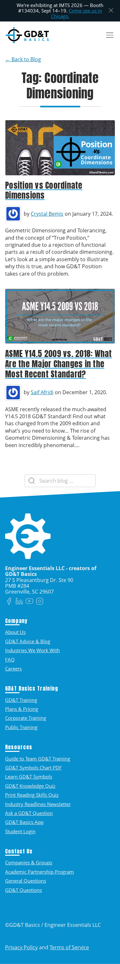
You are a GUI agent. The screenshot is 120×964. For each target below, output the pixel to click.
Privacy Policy (21, 947)
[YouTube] (29, 601)
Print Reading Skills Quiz (32, 795)
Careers (13, 668)
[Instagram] (40, 601)
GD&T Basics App (24, 822)
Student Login (20, 831)
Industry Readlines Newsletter (38, 804)
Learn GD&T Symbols (28, 776)
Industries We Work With (32, 650)
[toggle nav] (110, 35)
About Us (15, 632)
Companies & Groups (28, 862)
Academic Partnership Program (39, 871)
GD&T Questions (23, 890)
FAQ (10, 659)
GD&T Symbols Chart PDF (33, 767)
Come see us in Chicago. (76, 13)
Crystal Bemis (47, 213)
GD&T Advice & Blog (27, 641)
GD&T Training (21, 700)
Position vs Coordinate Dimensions (44, 190)
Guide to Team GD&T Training (37, 758)
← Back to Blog (23, 59)
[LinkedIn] (19, 601)
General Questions (25, 880)
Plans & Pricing (21, 709)
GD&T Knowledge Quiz (30, 786)
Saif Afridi (42, 392)
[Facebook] (9, 601)
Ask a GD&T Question (29, 813)
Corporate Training (25, 718)
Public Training (21, 727)
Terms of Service (69, 947)
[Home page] (27, 35)
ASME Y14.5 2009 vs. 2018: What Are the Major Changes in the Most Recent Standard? (58, 364)
